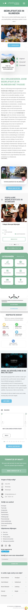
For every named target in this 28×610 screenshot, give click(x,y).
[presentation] (2, 422)
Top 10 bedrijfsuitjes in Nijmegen (8, 67)
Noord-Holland (5, 577)
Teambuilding (20, 264)
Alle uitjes (7, 264)
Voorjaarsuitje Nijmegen (14, 182)
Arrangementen (20, 273)
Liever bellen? (13, 343)
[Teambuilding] (20, 262)
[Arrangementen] (20, 271)
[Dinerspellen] (7, 271)
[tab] (7, 577)
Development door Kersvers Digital (20, 608)
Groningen (4, 595)
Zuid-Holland (4, 582)
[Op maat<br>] (20, 280)
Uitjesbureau (18, 606)
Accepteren (14, 304)
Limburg (17, 586)
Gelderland (18, 582)
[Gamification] (7, 280)
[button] (14, 157)
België (16, 591)
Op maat (20, 282)
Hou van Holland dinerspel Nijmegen (14, 224)
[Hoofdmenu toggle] (24, 3)
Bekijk (6, 435)
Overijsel (17, 577)
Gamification (7, 282)
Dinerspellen (7, 273)
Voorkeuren (14, 308)
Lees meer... (4, 158)
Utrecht (3, 591)
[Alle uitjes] (7, 262)
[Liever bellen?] (13, 341)
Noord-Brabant (5, 586)
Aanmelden (14, 563)
